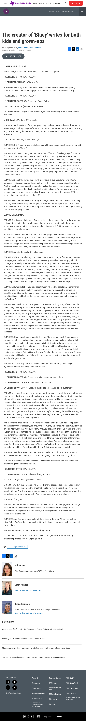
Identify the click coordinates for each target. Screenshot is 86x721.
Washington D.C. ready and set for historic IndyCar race (23, 639)
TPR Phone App (72, 688)
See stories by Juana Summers (29, 613)
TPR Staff (70, 678)
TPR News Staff (72, 683)
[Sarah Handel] (7, 588)
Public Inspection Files (55, 688)
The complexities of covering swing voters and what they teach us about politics (33, 657)
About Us (35, 678)
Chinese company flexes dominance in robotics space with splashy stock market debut (36, 648)
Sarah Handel (23, 48)
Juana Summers (35, 48)
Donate (76, 3)
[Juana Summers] (7, 607)
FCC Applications (55, 694)
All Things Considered (17, 547)
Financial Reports (55, 678)
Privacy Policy (37, 698)
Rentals (52, 704)
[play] (6, 11)
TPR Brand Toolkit (38, 693)
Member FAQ (54, 699)
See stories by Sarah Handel (28, 590)
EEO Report (53, 683)
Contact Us (36, 683)
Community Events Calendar (73, 699)
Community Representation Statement (37, 704)
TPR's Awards (71, 693)
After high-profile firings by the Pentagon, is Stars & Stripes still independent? (32, 629)
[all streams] (82, 11)
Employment (36, 688)
